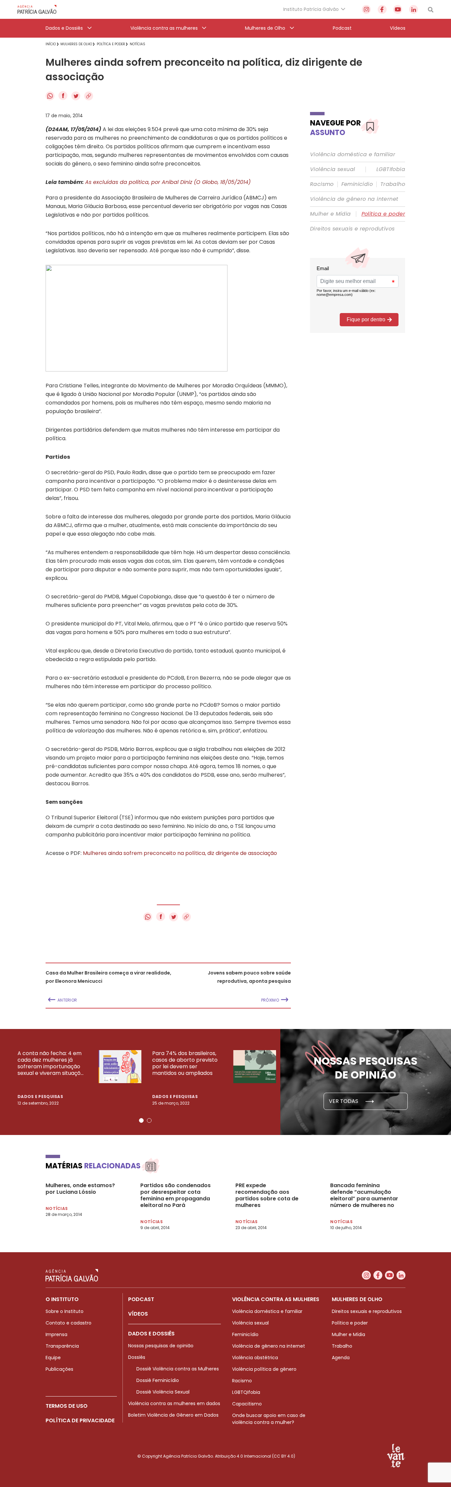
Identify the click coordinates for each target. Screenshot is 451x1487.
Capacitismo (247, 1403)
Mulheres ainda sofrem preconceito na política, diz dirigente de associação (180, 853)
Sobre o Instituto (65, 1311)
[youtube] (397, 9)
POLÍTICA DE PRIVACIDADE (80, 1420)
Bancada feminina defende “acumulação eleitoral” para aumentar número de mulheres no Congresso (364, 1195)
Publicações (59, 1369)
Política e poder (383, 214)
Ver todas (344, 1101)
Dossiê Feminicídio (157, 1380)
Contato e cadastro (68, 1323)
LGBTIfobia (390, 169)
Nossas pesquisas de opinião (160, 1345)
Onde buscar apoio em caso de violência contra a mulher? (268, 1419)
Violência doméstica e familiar (352, 155)
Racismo (322, 184)
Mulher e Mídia (330, 214)
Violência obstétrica (255, 1357)
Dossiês (136, 1357)
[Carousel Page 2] (149, 1120)
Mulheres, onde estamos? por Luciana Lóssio (80, 1188)
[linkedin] (413, 9)
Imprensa (56, 1334)
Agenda (341, 1357)
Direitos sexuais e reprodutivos (352, 229)
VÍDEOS (138, 1314)
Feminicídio (357, 184)
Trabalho (392, 184)
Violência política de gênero (264, 1369)
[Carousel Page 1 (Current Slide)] (141, 1120)
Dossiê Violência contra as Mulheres (177, 1368)
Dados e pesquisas (40, 1096)
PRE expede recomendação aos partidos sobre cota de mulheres (266, 1195)
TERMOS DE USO (66, 1406)
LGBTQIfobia (246, 1392)
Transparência (62, 1346)
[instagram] (366, 9)
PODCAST (141, 1299)
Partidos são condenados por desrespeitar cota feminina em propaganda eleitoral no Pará (175, 1195)
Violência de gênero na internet (354, 199)
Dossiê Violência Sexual (163, 1392)
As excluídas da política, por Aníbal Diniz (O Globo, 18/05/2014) (168, 182)
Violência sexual (332, 169)
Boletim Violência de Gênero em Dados (173, 1415)
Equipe (53, 1357)
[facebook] (382, 9)
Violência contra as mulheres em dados (174, 1403)
